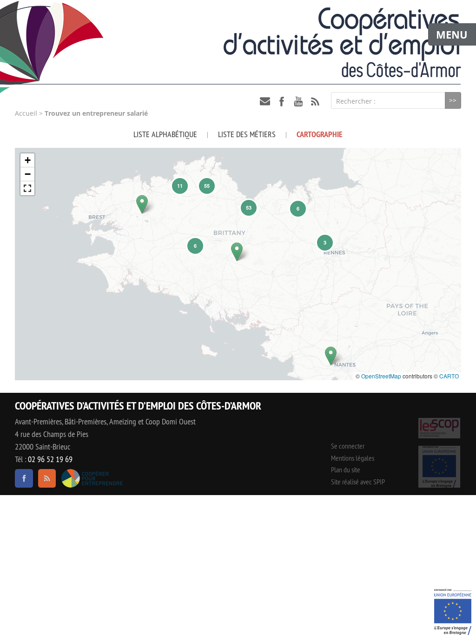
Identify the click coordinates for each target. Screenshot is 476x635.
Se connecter (347, 445)
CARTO (449, 376)
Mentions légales (352, 458)
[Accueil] (238, 42)
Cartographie (320, 134)
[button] (142, 204)
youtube (298, 101)
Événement (453, 612)
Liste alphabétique (165, 134)
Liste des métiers (247, 134)
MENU (452, 34)
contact (265, 101)
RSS (315, 101)
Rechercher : (356, 101)
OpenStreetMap (381, 376)
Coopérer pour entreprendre (92, 478)
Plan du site (345, 469)
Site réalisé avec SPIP (358, 481)
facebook (281, 101)
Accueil (26, 113)
